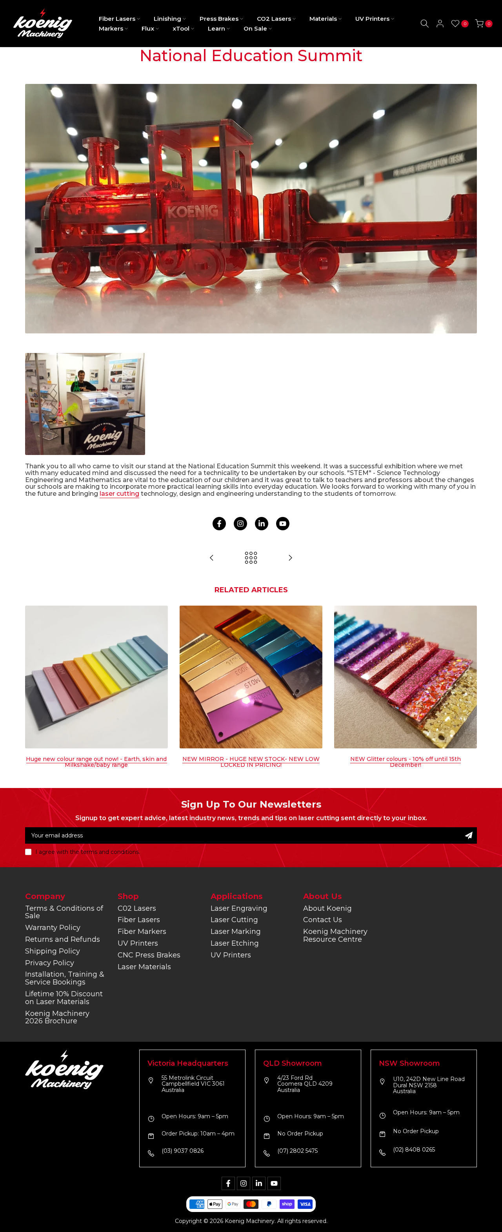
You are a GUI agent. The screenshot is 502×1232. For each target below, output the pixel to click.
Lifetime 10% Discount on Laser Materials (64, 998)
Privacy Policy (49, 963)
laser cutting (119, 493)
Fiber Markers (142, 931)
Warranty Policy (52, 927)
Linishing (167, 18)
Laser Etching (235, 943)
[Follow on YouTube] (282, 523)
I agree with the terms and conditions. (87, 851)
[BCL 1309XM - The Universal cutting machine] (211, 558)
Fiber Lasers (117, 18)
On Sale (255, 28)
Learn (216, 28)
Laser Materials (144, 967)
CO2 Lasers (274, 18)
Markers (111, 28)
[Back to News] (251, 558)
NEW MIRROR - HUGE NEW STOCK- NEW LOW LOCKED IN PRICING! (251, 761)
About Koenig (327, 908)
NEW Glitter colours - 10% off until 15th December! (405, 761)
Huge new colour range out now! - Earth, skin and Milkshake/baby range (96, 761)
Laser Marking (236, 931)
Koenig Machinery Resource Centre (335, 935)
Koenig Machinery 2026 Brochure (57, 1017)
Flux (148, 28)
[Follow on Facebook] (219, 523)
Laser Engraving (239, 908)
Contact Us (322, 919)
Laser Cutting (234, 919)
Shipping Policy (52, 951)
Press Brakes (219, 18)
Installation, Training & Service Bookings (64, 978)
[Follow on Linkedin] (261, 523)
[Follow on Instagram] (240, 523)
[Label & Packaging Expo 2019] (290, 558)
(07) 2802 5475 (297, 1151)
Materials (323, 18)
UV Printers (372, 18)
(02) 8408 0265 (414, 1150)
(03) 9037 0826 (183, 1151)
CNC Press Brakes (149, 955)
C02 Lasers (137, 908)
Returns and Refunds (62, 939)
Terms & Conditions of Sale (64, 912)
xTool (181, 28)
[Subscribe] (469, 835)
